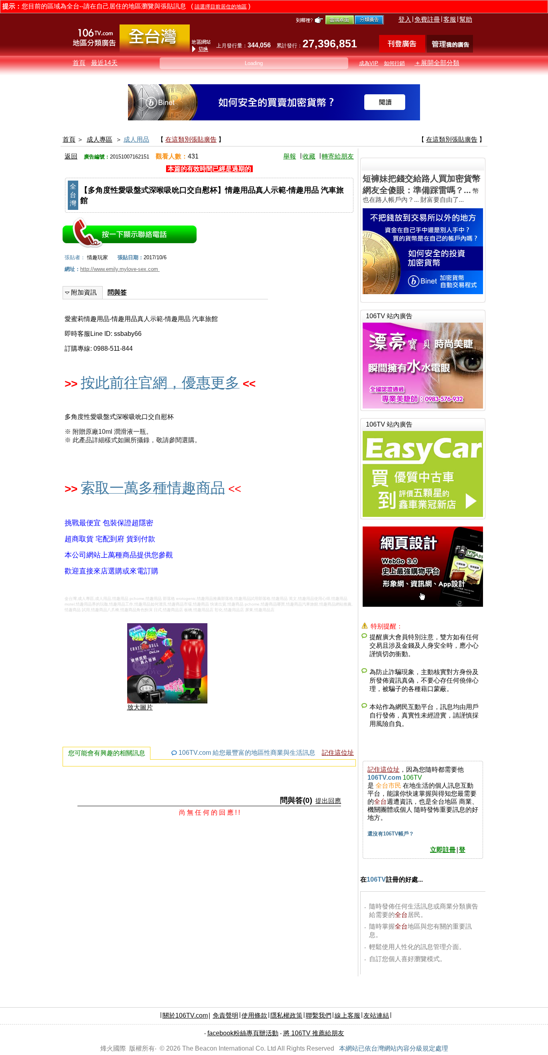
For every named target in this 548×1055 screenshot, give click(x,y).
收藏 (308, 156)
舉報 (289, 156)
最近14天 (104, 62)
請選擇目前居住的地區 (221, 7)
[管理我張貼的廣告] (450, 50)
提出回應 (328, 800)
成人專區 (99, 139)
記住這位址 (338, 752)
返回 (71, 156)
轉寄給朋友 (338, 156)
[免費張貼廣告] (402, 50)
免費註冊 (427, 19)
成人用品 (136, 139)
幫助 (465, 19)
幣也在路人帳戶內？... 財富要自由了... (422, 188)
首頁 (79, 62)
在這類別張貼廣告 (191, 139)
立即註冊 (443, 849)
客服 (449, 19)
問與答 (117, 292)
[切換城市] (155, 51)
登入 (404, 19)
